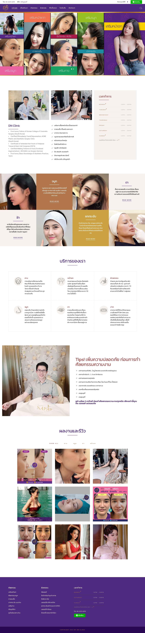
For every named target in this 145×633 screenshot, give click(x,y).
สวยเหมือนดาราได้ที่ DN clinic (110, 541)
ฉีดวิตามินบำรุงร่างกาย (48, 595)
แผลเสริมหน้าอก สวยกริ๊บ (72, 541)
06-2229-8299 (10, 2)
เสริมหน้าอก (38, 507)
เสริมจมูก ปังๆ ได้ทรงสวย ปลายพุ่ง (34, 465)
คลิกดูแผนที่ (24, 2)
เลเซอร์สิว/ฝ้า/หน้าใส (48, 602)
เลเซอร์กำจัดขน (46, 609)
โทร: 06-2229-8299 (80, 611)
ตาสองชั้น (74, 507)
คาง (106, 507)
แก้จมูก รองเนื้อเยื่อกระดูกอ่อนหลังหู (110, 465)
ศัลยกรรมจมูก (13, 595)
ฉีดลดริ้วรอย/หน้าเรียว (48, 612)
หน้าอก (29, 507)
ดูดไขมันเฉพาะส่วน (14, 612)
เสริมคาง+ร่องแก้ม (110, 503)
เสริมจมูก (37, 469)
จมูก (30, 469)
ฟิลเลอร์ (44, 592)
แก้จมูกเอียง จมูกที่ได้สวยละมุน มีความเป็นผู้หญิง (34, 541)
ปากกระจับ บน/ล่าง (14, 602)
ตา (68, 507)
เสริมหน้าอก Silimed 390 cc (35, 503)
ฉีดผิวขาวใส (45, 599)
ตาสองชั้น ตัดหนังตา (72, 503)
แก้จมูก (112, 469)
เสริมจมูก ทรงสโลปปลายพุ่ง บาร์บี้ (72, 465)
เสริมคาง (112, 507)
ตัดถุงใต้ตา (11, 609)
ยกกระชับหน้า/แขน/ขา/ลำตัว (50, 606)
